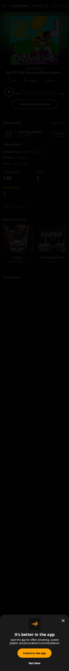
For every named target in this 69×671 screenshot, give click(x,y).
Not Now (34, 663)
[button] (34, 335)
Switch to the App (34, 653)
